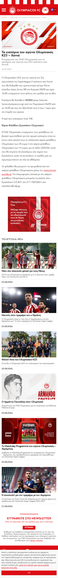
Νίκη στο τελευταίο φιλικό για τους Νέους (23, 271)
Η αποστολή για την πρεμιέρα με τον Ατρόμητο (26, 495)
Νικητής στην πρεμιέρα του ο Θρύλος (21, 315)
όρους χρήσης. (36, 541)
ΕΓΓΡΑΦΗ (29, 527)
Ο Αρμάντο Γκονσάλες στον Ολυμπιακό (22, 402)
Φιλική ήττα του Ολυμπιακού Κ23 (19, 359)
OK (29, 573)
